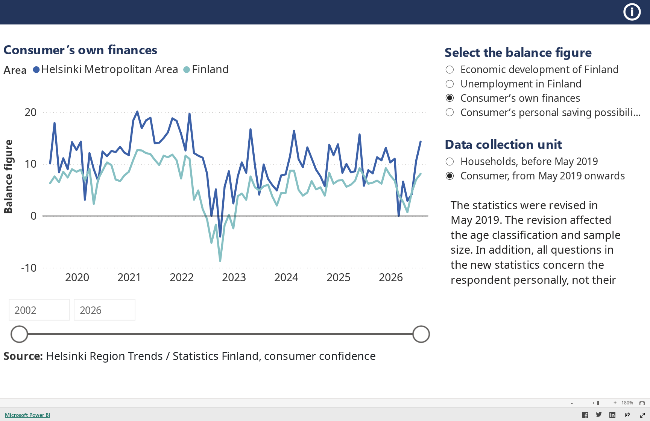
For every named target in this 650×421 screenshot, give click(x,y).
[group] (541, 86)
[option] (107, 69)
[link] (634, 12)
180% (627, 403)
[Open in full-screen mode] (642, 415)
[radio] (541, 69)
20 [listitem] (30, 111)
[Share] (627, 415)
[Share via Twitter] (599, 416)
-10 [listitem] (28, 267)
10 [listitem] (30, 163)
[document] (540, 242)
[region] (325, 183)
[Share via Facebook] (585, 416)
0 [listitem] (33, 215)
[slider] (19, 334)
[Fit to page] (640, 403)
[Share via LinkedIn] (612, 416)
